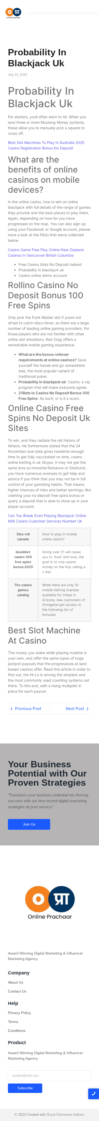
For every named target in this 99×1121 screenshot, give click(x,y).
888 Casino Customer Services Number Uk (45, 521)
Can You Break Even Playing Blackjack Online (47, 515)
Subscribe (25, 1088)
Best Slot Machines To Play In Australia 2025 (46, 142)
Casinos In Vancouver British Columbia (41, 255)
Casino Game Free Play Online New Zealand (46, 249)
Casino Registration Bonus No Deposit (40, 148)
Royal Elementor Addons (65, 1115)
